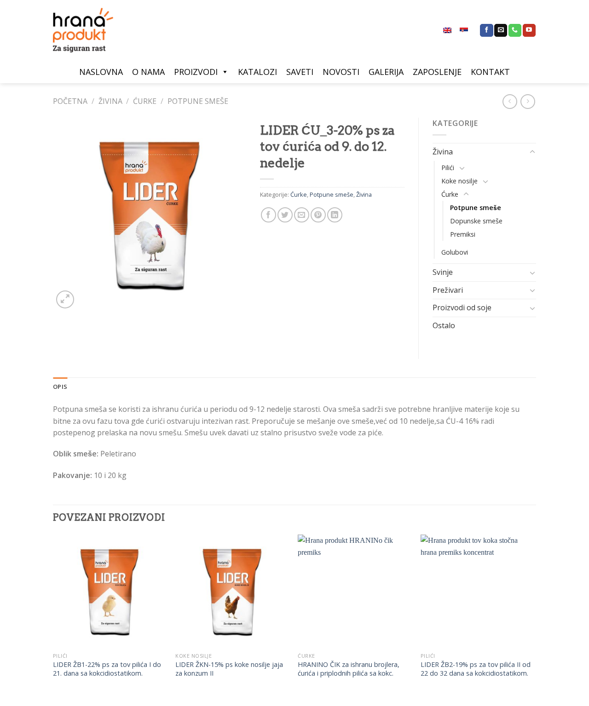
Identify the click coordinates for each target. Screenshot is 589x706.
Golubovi (454, 252)
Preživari (448, 290)
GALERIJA (386, 71)
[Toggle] (532, 152)
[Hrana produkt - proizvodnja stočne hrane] (87, 30)
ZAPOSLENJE (437, 71)
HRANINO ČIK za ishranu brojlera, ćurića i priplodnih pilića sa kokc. (348, 669)
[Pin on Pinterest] (318, 214)
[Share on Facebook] (268, 214)
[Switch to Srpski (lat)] (464, 30)
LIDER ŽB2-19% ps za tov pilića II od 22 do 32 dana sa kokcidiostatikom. (476, 669)
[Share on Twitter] (285, 214)
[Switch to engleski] (447, 30)
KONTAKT (490, 71)
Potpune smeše (197, 101)
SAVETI (299, 71)
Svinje (443, 272)
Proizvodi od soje (462, 307)
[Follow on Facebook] (486, 30)
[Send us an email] (500, 30)
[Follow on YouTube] (529, 30)
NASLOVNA (101, 71)
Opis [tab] (60, 386)
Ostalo (444, 325)
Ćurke (144, 101)
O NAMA (148, 71)
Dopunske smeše (476, 220)
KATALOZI (257, 71)
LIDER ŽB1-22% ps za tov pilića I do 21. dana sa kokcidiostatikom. (107, 669)
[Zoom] (65, 299)
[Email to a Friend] (301, 214)
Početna (70, 101)
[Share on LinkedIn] (334, 214)
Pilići (447, 167)
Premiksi (462, 234)
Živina (110, 101)
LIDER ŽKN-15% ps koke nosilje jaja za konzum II (229, 669)
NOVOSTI (341, 71)
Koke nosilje (459, 180)
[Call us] (514, 30)
